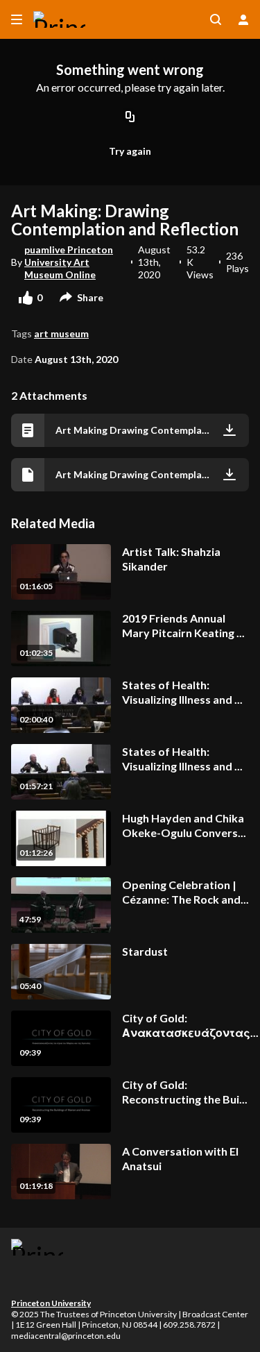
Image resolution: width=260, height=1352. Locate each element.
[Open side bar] (17, 19)
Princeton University (51, 1303)
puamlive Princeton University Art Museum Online (68, 262)
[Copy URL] (130, 117)
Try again (130, 151)
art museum (61, 333)
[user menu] (243, 19)
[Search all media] (216, 19)
